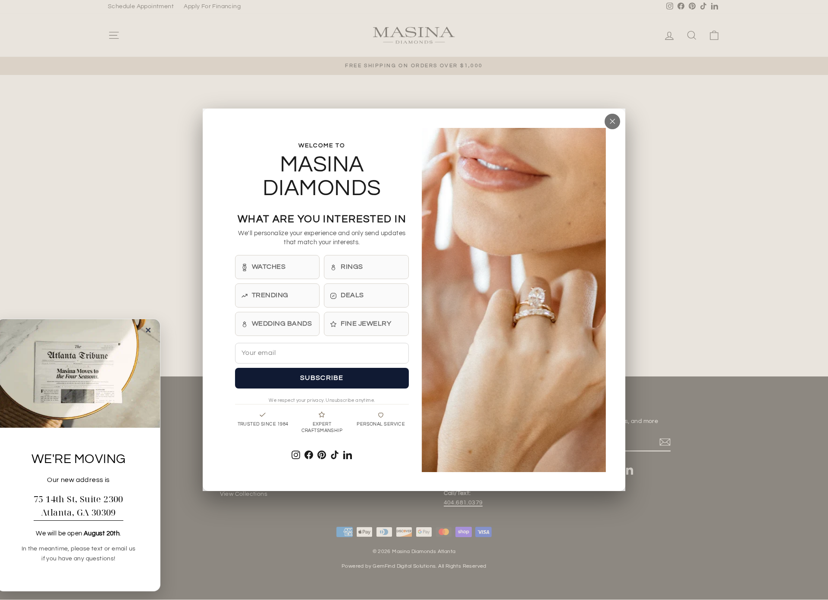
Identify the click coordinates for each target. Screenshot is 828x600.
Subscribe (322, 378)
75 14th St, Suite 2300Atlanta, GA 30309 (78, 505)
